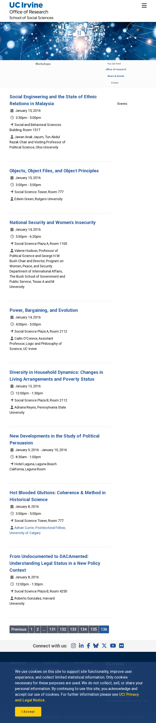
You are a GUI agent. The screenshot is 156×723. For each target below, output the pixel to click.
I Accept (28, 711)
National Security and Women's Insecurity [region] (53, 222)
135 (94, 629)
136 (104, 629)
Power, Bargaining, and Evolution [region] (44, 310)
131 (52, 629)
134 (83, 629)
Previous (18, 629)
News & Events (115, 76)
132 (63, 629)
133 (73, 629)
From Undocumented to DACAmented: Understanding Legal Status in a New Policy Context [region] (55, 563)
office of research (116, 69)
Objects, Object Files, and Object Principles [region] (54, 170)
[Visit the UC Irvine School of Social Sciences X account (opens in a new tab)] (104, 646)
